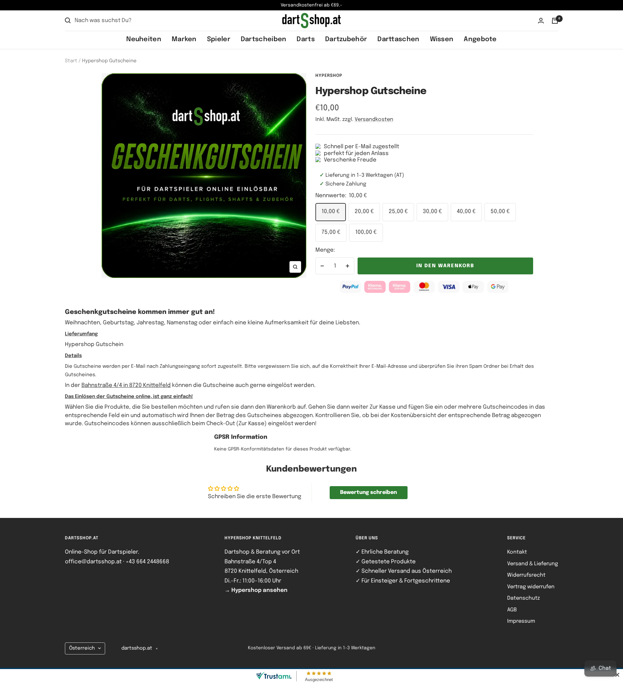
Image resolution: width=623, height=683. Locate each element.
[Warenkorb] (555, 21)
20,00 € (364, 211)
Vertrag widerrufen (531, 587)
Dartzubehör (346, 39)
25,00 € (398, 211)
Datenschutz (523, 598)
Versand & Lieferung (532, 564)
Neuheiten (143, 39)
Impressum (521, 621)
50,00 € (500, 211)
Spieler (218, 39)
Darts (306, 39)
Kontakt (517, 552)
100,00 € (366, 232)
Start (71, 61)
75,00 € (331, 232)
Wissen (442, 39)
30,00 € (432, 211)
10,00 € (331, 211)
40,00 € (466, 211)
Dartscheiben (264, 39)
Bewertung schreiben (368, 492)
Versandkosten (374, 119)
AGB (512, 610)
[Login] (541, 20)
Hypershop (328, 76)
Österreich (82, 648)
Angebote (480, 39)
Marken (184, 39)
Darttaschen (398, 39)
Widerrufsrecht (526, 575)
